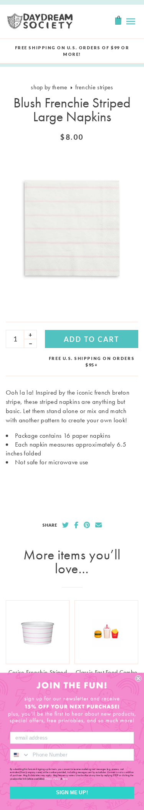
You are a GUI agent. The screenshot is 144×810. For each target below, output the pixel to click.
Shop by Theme (49, 87)
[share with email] (98, 525)
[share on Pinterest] (87, 525)
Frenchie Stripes (94, 87)
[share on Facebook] (76, 525)
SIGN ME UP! (72, 792)
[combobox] (20, 755)
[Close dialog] (138, 678)
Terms (65, 778)
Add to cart (92, 339)
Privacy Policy (52, 778)
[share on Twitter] (65, 525)
